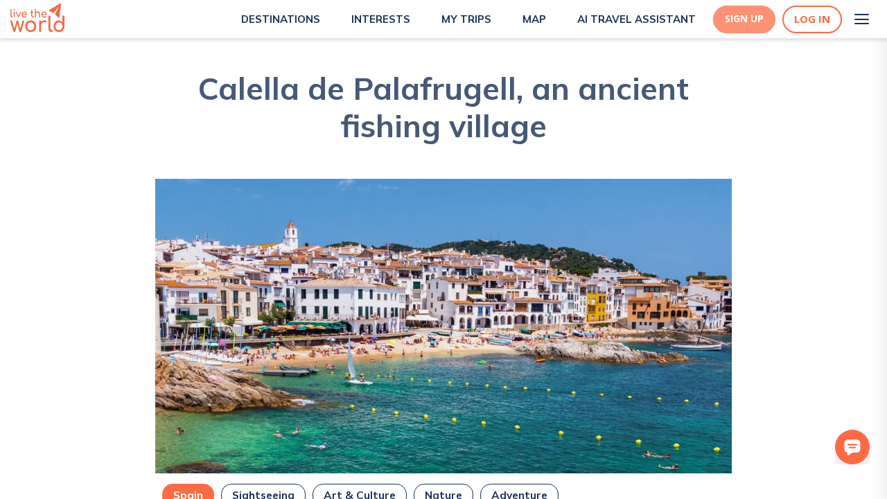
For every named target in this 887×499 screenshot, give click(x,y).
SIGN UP (744, 18)
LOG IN (812, 19)
